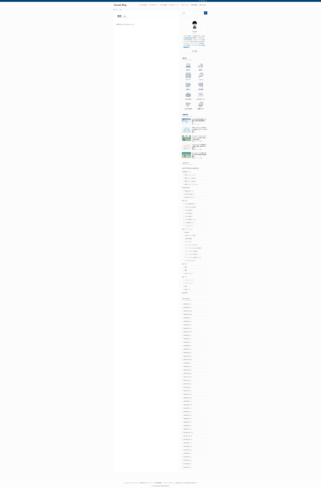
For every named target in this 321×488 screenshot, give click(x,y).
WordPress (187, 187)
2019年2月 (187, 464)
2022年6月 (187, 363)
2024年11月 (188, 332)
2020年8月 (188, 404)
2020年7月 (187, 408)
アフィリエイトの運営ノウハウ (193, 257)
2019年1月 (187, 467)
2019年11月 (188, 436)
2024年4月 (187, 339)
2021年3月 (187, 384)
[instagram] (202, 1)
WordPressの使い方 (189, 194)
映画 (186, 267)
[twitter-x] (200, 1)
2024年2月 (187, 342)
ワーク (186, 277)
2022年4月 (187, 366)
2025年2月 (187, 325)
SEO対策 (187, 232)
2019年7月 (187, 450)
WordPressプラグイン (190, 197)
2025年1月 (187, 328)
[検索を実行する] (205, 13)
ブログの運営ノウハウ (190, 219)
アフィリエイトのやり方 (191, 245)
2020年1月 (187, 429)
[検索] (206, 1)
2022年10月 (188, 359)
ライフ (186, 264)
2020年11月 (188, 394)
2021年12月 (188, 373)
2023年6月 (187, 352)
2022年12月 (188, 356)
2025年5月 (187, 318)
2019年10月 (188, 439)
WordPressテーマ (189, 191)
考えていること (188, 273)
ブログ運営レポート (190, 222)
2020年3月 (188, 422)
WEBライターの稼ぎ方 (190, 181)
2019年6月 (187, 453)
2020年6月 (187, 411)
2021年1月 (187, 391)
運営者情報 (158, 483)
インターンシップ (189, 280)
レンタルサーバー (189, 226)
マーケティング (188, 229)
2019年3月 (187, 460)
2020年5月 (188, 415)
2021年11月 (188, 377)
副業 (186, 286)
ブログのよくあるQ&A (190, 207)
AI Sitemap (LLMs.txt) (190, 483)
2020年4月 (187, 418)
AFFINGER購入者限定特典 (191, 168)
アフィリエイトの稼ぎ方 (191, 254)
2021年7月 (187, 380)
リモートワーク (188, 283)
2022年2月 (187, 370)
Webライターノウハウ (190, 175)
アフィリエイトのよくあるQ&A (193, 248)
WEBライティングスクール (191, 184)
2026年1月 (188, 311)
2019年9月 (187, 443)
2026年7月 (187, 304)
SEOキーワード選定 (190, 235)
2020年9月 (187, 401)
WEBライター (188, 172)
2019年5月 (187, 457)
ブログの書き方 (188, 213)
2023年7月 (187, 349)
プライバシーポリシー (168, 483)
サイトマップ (150, 483)
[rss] (204, 1)
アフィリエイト (188, 241)
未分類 (186, 293)
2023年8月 (187, 345)
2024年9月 (187, 335)
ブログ (186, 200)
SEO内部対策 (188, 238)
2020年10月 (188, 398)
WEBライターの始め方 (190, 178)
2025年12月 (188, 314)
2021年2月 (187, 387)
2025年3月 (187, 321)
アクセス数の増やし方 (190, 204)
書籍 (186, 270)
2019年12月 (188, 432)
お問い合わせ (179, 483)
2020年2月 (187, 425)
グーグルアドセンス (190, 260)
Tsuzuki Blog (120, 5)
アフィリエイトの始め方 (191, 251)
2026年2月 (187, 307)
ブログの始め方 (188, 210)
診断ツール (187, 289)
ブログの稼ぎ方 (188, 216)
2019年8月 (188, 446)
